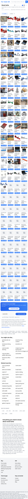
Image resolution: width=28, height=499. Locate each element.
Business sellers (18, 466)
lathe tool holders (6, 369)
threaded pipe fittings (18, 403)
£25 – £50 (8, 410)
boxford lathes (8, 332)
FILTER (5, 13)
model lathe (18, 369)
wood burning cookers (19, 340)
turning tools (5, 400)
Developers (3, 478)
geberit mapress (6, 403)
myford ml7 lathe (6, 388)
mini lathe (18, 331)
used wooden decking (5, 348)
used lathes (18, 353)
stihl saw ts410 (19, 388)
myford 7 (4, 372)
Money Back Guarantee (6, 466)
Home (3, 9)
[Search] (26, 2)
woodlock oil (18, 344)
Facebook (17, 480)
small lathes (18, 377)
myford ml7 (18, 386)
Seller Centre (18, 468)
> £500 (10, 413)
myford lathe (12, 331)
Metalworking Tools (7, 10)
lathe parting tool (19, 383)
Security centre (4, 480)
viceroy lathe (18, 391)
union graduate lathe (6, 366)
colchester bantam (6, 393)
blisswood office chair (6, 358)
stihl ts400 (4, 391)
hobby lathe (14, 332)
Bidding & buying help (6, 468)
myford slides (4, 333)
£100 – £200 (22, 410)
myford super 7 (19, 374)
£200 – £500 (4, 413)
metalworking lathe (7, 386)
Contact (16, 478)
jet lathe (17, 396)
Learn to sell (17, 465)
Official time (3, 483)
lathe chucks (5, 383)
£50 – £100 (15, 410)
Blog (16, 482)
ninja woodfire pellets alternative (6, 354)
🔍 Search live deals (21, 314)
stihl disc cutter (11, 333)
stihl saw (6, 331)
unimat (4, 381)
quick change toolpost (5, 377)
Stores (2, 470)
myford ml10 (5, 374)
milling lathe (24, 332)
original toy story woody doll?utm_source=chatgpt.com (21, 349)
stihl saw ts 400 (19, 393)
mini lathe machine (20, 400)
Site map (3, 482)
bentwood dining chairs (6, 344)
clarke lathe (18, 365)
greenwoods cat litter (6, 340)
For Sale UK (5, 2)
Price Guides (4, 463)
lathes (19, 332)
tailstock (17, 398)
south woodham (19, 357)
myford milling (19, 372)
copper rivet (5, 396)
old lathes (4, 398)
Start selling (17, 463)
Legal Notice (3, 465)
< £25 (3, 410)
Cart (2, 472)
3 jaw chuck (18, 381)
